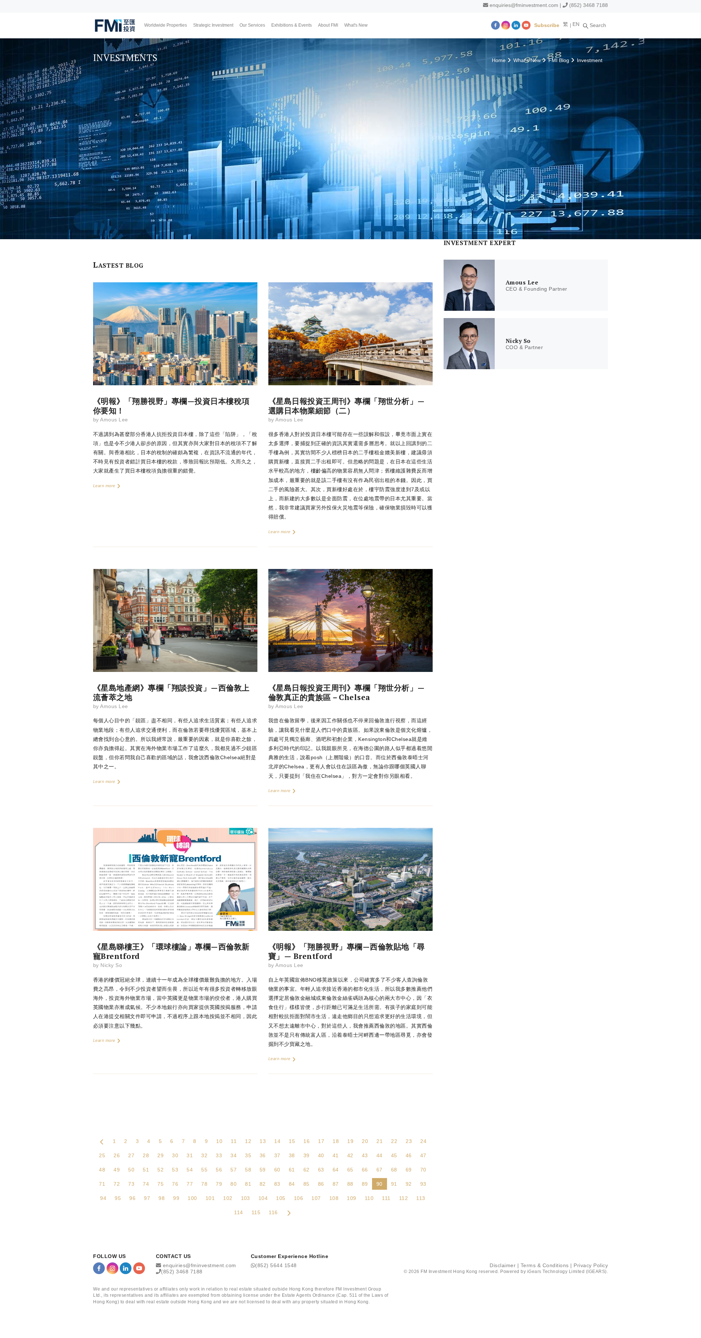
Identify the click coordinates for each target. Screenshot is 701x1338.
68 (394, 1170)
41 (336, 1155)
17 (321, 1141)
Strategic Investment (213, 25)
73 (131, 1184)
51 (146, 1170)
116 (273, 1212)
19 (350, 1141)
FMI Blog (558, 60)
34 (233, 1155)
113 (420, 1198)
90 (379, 1184)
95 (118, 1198)
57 (233, 1170)
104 (263, 1198)
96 (132, 1198)
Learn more (104, 485)
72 (117, 1184)
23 (409, 1141)
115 (256, 1212)
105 (280, 1198)
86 (321, 1184)
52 (160, 1170)
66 (365, 1170)
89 (365, 1184)
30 (175, 1155)
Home (499, 60)
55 (204, 1170)
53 (175, 1170)
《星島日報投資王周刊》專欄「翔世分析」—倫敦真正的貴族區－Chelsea (346, 692)
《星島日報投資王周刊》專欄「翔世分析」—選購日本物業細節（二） (346, 406)
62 (306, 1170)
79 (219, 1184)
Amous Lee (114, 420)
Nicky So (111, 965)
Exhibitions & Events (291, 25)
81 (248, 1184)
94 (103, 1198)
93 (423, 1184)
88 (350, 1184)
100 (192, 1198)
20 (365, 1141)
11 (234, 1141)
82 (263, 1184)
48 (102, 1170)
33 (219, 1155)
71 (102, 1184)
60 (277, 1170)
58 (248, 1170)
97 (147, 1198)
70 (423, 1170)
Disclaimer (503, 1265)
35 (248, 1155)
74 (146, 1184)
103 (245, 1198)
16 (306, 1141)
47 (423, 1155)
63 (321, 1170)
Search (597, 25)
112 (403, 1198)
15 (292, 1141)
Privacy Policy (591, 1265)
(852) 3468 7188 (588, 5)
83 (277, 1184)
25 (102, 1155)
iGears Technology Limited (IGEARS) (567, 1271)
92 (409, 1184)
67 (379, 1170)
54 (190, 1170)
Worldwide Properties (165, 25)
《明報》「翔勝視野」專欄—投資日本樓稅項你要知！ (171, 406)
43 (365, 1155)
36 (263, 1155)
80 (233, 1184)
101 (210, 1198)
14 (277, 1141)
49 (117, 1170)
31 (190, 1155)
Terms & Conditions (545, 1265)
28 (146, 1155)
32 (204, 1155)
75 (160, 1184)
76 (175, 1184)
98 (161, 1198)
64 (336, 1170)
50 (131, 1170)
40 (321, 1155)
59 (263, 1170)
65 (350, 1170)
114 (238, 1212)
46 (409, 1155)
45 (394, 1155)
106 (298, 1198)
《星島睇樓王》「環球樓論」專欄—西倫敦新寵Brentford (171, 951)
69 (409, 1170)
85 (306, 1184)
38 (292, 1155)
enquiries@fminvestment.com (524, 5)
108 (333, 1198)
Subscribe (546, 25)
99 (176, 1198)
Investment (589, 60)
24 (423, 1141)
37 (277, 1155)
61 (292, 1170)
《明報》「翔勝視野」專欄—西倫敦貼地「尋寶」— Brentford (346, 951)
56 (219, 1170)
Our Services (252, 25)
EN (575, 24)
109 (351, 1198)
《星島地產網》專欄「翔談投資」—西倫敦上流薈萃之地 (171, 692)
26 (117, 1155)
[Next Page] (289, 1212)
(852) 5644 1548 (276, 1265)
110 (369, 1198)
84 (292, 1184)
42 (350, 1155)
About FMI (328, 25)
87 (336, 1184)
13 (263, 1141)
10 (219, 1141)
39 (306, 1155)
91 (394, 1184)
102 (227, 1198)
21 (379, 1141)
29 (160, 1155)
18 (336, 1141)
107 (316, 1198)
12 (248, 1141)
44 (379, 1155)
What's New (356, 25)
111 (386, 1198)
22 (394, 1141)
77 (190, 1184)
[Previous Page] (102, 1141)
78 (204, 1184)
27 (131, 1155)
